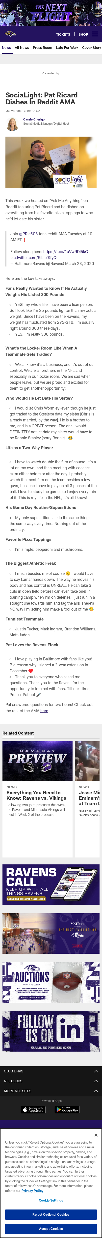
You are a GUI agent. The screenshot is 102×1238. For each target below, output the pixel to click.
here (44, 710)
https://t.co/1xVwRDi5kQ (65, 251)
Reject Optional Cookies (50, 1214)
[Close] (96, 1135)
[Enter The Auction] (51, 982)
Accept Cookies (51, 1229)
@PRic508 (28, 233)
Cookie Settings (51, 1200)
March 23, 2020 (79, 263)
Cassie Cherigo (34, 119)
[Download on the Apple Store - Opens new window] (33, 1110)
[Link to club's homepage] (10, 32)
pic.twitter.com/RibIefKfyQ (33, 257)
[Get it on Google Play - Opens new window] (67, 1112)
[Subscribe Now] (51, 884)
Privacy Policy (32, 1191)
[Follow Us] (51, 1031)
